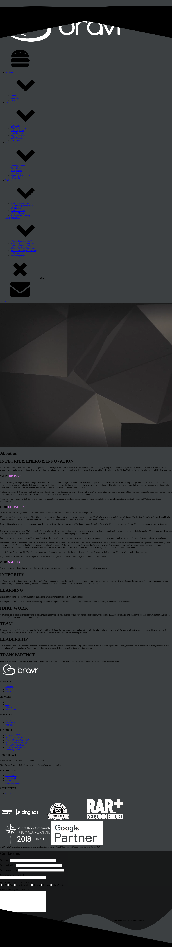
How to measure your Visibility (24, 250)
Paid (7, 143)
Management (16, 170)
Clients (14, 95)
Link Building (17, 133)
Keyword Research (19, 135)
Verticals (9, 725)
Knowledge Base (18, 255)
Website (8, 180)
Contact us (9, 793)
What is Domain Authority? (22, 243)
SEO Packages (17, 138)
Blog (13, 100)
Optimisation (16, 168)
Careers (8, 691)
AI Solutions (10, 709)
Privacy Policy (11, 778)
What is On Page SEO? (15, 745)
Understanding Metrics (15, 747)
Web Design (16, 208)
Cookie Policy (11, 775)
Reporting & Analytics (20, 175)
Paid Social (15, 178)
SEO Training (17, 140)
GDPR (8, 780)
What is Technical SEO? (21, 241)
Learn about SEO (12, 218)
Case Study (15, 98)
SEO (7, 103)
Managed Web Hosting (20, 215)
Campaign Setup (18, 166)
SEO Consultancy (18, 128)
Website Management (20, 213)
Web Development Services (22, 206)
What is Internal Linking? (21, 246)
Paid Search (16, 173)
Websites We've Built (20, 203)
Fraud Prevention (12, 783)
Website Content (18, 210)
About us (9, 72)
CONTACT (5, 301)
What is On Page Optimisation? (24, 248)
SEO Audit (15, 126)
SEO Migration (17, 130)
